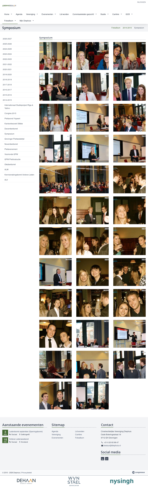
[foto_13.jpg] (55, 89)
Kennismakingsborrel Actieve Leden (19, 174)
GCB (128, 14)
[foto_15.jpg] (129, 89)
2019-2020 (7, 74)
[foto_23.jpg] (129, 182)
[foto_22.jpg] (92, 182)
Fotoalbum (8, 20)
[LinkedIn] (102, 458)
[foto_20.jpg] (129, 151)
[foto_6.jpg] (92, 367)
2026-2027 (7, 38)
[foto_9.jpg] (92, 398)
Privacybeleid (26, 472)
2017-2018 (7, 84)
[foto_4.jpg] (129, 336)
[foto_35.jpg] (55, 336)
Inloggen (141, 2)
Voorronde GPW (11, 154)
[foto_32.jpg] (55, 305)
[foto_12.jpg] (129, 58)
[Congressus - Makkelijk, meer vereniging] (138, 472)
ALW (6, 169)
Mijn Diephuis (25, 20)
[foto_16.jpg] (55, 120)
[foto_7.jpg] (129, 367)
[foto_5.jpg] (55, 367)
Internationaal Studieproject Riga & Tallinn (19, 106)
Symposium (9, 133)
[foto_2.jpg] (55, 274)
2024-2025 (7, 49)
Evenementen (47, 14)
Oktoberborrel (10, 164)
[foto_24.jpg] (55, 212)
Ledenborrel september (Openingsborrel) (26, 431)
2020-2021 (7, 69)
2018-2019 (7, 79)
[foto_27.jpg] (55, 243)
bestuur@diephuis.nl (112, 445)
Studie (103, 14)
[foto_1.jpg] (92, 151)
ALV (6, 179)
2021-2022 (7, 64)
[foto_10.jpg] (55, 58)
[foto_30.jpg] (92, 274)
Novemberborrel (11, 144)
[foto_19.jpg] (55, 151)
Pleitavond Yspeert (12, 118)
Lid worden (64, 14)
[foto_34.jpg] (129, 305)
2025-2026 (7, 43)
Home (6, 14)
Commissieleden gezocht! (83, 14)
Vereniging (30, 14)
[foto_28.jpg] (92, 243)
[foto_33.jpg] (92, 305)
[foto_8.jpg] (55, 398)
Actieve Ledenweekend (19, 439)
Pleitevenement (11, 149)
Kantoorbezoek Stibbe (14, 123)
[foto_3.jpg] (92, 336)
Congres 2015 (10, 113)
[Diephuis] (9, 5)
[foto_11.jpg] (92, 58)
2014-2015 (127, 27)
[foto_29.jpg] (129, 243)
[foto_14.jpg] (92, 89)
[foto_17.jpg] (92, 120)
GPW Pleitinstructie (12, 159)
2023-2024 (7, 54)
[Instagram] (106, 458)
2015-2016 (7, 95)
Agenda (19, 14)
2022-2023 (7, 59)
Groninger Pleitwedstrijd (14, 138)
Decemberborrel (11, 128)
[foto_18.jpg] (129, 120)
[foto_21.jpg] (55, 182)
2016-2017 (7, 89)
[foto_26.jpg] (129, 212)
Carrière (115, 14)
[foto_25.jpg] (92, 212)
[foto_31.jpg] (129, 274)
